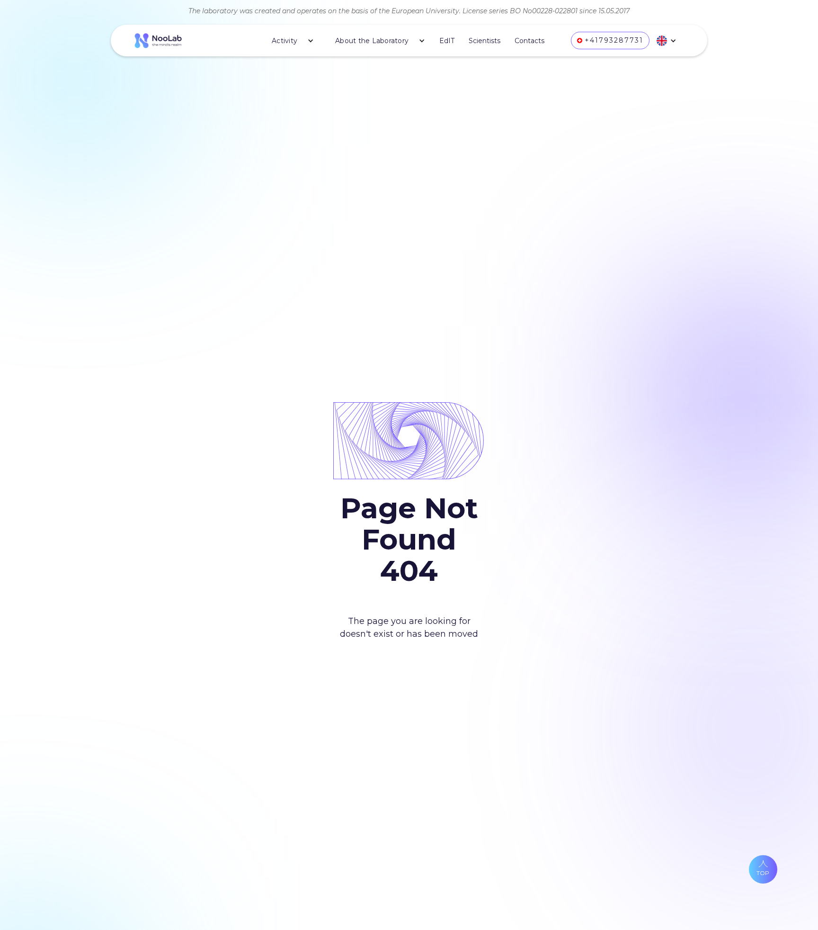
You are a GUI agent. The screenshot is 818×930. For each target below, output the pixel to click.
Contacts (529, 40)
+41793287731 (614, 40)
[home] (158, 40)
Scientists (484, 40)
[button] (289, 41)
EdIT (446, 40)
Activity (284, 40)
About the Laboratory (372, 40)
